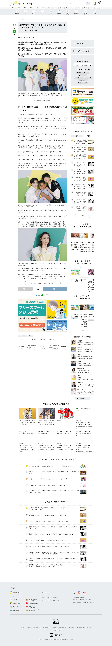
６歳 (26, 339)
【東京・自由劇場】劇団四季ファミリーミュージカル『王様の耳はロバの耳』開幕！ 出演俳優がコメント (54, 347)
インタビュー (22, 335)
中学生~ (91, 8)
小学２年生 (43, 339)
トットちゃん (83, 75)
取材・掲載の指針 (90, 602)
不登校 (87, 72)
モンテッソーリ (83, 80)
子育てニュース (79, 77)
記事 (23, 19)
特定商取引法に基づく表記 (79, 602)
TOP (19, 19)
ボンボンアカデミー (47, 592)
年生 (55, 8)
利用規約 (82, 597)
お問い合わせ (76, 597)
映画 (30, 335)
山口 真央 (31, 37)
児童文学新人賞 (83, 83)
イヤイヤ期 (88, 77)
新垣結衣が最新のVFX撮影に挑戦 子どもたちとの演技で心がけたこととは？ (31, 347)
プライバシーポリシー (87, 599)
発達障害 (80, 72)
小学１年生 (34, 339)
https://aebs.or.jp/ (56, 630)
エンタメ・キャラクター (31, 19)
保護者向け (98, 8)
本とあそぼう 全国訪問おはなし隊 (50, 600)
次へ (55, 289)
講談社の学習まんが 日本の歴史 (49, 597)
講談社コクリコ (74, 318)
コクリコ (83, 330)
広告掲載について (77, 599)
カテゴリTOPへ (42, 347)
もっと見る (82, 216)
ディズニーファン (46, 595)
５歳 (21, 339)
